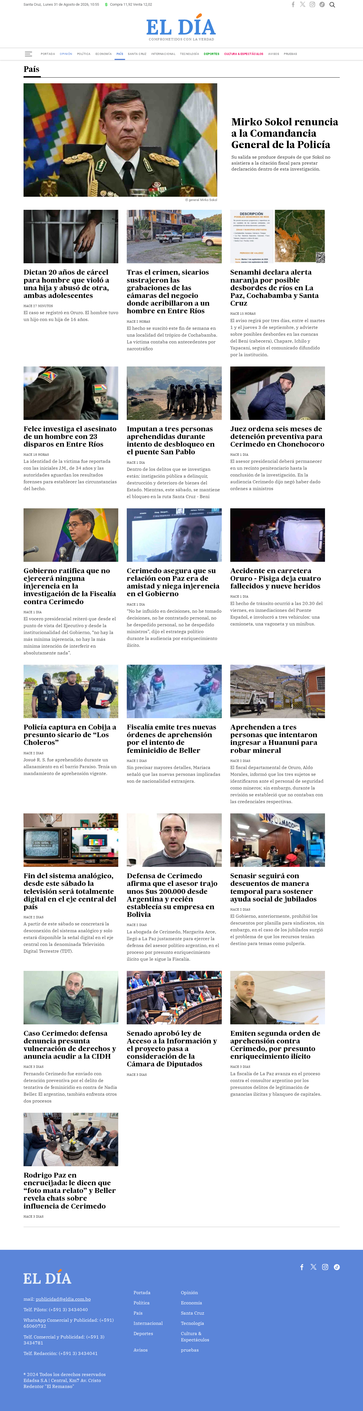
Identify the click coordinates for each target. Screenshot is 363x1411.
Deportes (211, 54)
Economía (104, 54)
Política (84, 54)
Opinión (66, 54)
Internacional (163, 54)
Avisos (273, 54)
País (120, 54)
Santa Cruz (137, 54)
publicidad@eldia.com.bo (63, 1299)
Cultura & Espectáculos (243, 54)
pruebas (290, 54)
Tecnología (189, 54)
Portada (48, 54)
